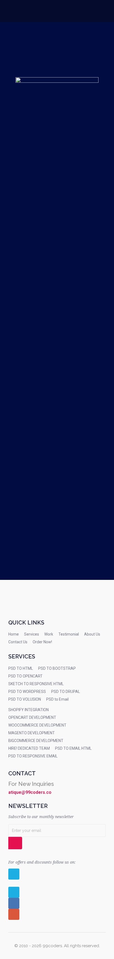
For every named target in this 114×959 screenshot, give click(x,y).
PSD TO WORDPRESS (27, 691)
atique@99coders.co (29, 792)
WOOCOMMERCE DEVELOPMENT (37, 725)
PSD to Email (57, 699)
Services (31, 634)
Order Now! (42, 642)
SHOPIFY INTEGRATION (28, 710)
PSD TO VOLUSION (24, 699)
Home (13, 634)
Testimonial (68, 634)
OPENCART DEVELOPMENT (32, 717)
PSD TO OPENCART (25, 676)
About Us (92, 634)
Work (48, 634)
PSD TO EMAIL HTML (73, 748)
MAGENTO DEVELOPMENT (31, 733)
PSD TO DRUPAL (65, 691)
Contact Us (17, 642)
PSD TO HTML (20, 668)
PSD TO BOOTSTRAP (57, 668)
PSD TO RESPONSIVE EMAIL (33, 756)
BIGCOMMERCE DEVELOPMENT (35, 740)
